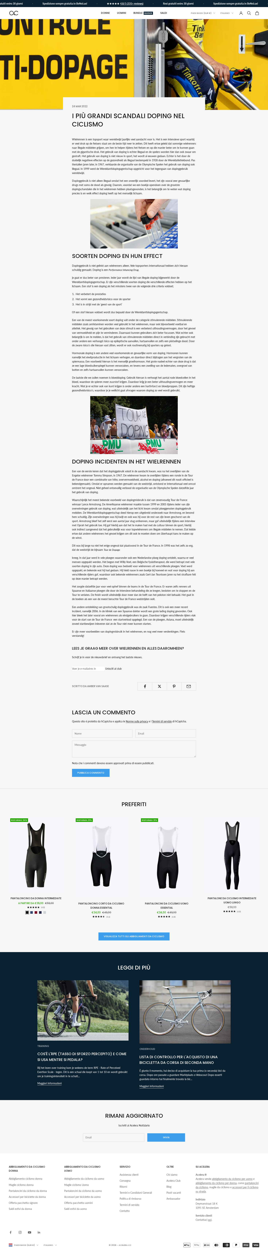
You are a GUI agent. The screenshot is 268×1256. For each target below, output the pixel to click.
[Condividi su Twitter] (159, 686)
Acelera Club (173, 1180)
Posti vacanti (173, 1192)
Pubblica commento (90, 773)
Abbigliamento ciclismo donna (25, 1178)
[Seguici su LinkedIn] (39, 1232)
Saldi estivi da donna (20, 1208)
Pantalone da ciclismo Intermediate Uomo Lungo (232, 900)
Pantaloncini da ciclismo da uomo (83, 1190)
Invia (166, 1137)
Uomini (121, 13)
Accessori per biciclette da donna (27, 1196)
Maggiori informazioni (49, 1083)
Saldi (163, 13)
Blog (168, 1186)
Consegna (125, 1180)
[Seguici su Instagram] (20, 1232)
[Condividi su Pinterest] (174, 686)
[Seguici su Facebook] (10, 1232)
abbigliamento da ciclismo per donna (216, 1183)
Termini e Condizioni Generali (136, 1192)
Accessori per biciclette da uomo (82, 1196)
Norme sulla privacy (137, 721)
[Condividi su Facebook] (145, 686)
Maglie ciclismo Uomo (76, 1184)
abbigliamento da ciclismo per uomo (232, 1178)
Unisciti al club (113, 668)
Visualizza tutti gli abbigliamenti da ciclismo (134, 936)
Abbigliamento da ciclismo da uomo (84, 1178)
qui (209, 1219)
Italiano (225, 13)
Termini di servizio (162, 721)
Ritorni (123, 1186)
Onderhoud (147, 1049)
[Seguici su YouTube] (29, 1232)
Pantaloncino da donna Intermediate (36, 898)
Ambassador (173, 1198)
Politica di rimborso (130, 1198)
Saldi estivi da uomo (75, 1208)
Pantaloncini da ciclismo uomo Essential (166, 905)
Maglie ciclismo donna (21, 1184)
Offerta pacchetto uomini (78, 1202)
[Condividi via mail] (189, 686)
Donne (105, 13)
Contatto (125, 1210)
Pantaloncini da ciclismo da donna (28, 1190)
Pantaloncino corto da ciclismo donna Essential (101, 905)
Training (43, 1046)
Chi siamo (171, 1174)
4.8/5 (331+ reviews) (117, 3)
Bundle (142, 13)
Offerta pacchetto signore (23, 1202)
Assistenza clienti (129, 1174)
